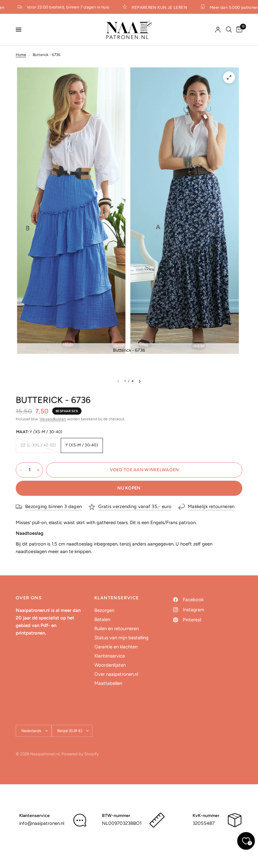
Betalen (102, 619)
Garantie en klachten (115, 647)
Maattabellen (108, 683)
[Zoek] (229, 29)
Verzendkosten (53, 419)
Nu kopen (128, 488)
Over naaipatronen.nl (116, 674)
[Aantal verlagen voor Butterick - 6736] (20, 470)
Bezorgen (104, 610)
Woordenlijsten (110, 665)
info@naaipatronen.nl (41, 823)
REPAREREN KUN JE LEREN (154, 7)
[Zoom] (229, 77)
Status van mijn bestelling (121, 638)
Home (21, 55)
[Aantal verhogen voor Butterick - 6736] (38, 470)
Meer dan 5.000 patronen (229, 7)
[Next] (139, 381)
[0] (238, 29)
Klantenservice (109, 656)
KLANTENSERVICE (116, 598)
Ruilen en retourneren (116, 628)
